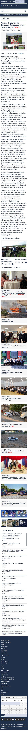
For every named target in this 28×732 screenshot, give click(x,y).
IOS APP (3, 694)
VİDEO (2, 666)
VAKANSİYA (4, 683)
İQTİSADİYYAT (4, 647)
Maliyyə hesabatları (7, 677)
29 (22, 713)
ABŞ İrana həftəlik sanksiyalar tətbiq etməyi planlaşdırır (12, 557)
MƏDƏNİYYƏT (4, 653)
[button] (14, 38)
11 (8, 708)
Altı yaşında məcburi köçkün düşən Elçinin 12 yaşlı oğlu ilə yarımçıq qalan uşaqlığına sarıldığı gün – (13, 294)
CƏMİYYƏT (4, 651)
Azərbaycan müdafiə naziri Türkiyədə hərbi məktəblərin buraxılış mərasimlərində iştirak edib (14, 633)
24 (4, 713)
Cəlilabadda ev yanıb (7, 321)
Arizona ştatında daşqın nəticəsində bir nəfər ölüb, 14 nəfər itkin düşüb (12, 550)
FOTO (2, 668)
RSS (2, 690)
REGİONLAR (5, 18)
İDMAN (3, 657)
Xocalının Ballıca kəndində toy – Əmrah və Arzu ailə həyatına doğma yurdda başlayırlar (14, 477)
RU (3, 5)
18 (8, 710)
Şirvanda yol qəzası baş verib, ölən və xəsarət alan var (12, 425)
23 (25, 710)
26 (11, 713)
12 (11, 708)
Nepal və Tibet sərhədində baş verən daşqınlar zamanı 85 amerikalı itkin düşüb (13, 619)
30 (25, 713)
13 (16, 708)
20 (16, 710)
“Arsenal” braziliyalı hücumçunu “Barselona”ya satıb (11, 544)
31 (4, 715)
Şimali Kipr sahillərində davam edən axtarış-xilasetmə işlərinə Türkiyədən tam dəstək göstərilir (13, 598)
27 (16, 713)
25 (8, 713)
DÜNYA (3, 660)
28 (19, 713)
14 (19, 708)
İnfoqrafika (4, 664)
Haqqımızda (4, 673)
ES (11, 5)
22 (22, 710)
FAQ (2, 688)
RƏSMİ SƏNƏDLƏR (6, 642)
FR (9, 5)
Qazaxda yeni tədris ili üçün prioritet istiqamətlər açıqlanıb (12, 399)
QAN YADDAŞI (4, 662)
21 (19, 710)
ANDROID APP (4, 692)
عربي (14, 5)
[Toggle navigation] (25, 11)
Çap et (13, 30)
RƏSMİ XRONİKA (5, 640)
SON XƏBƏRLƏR (8, 530)
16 (25, 708)
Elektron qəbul (6, 686)
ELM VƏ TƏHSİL (5, 655)
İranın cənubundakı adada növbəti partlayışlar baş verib (11, 584)
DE (7, 5)
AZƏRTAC (21, 53)
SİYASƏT (3, 644)
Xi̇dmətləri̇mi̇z (5, 681)
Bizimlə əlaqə (5, 671)
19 (11, 710)
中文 (17, 5)
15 (22, 708)
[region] (14, 584)
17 (4, 710)
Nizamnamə (4, 675)
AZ (1, 5)
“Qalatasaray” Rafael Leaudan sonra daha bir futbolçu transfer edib (13, 577)
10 (4, 708)
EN (5, 5)
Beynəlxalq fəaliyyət (7, 679)
